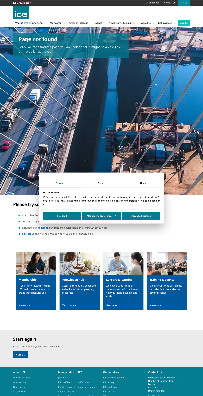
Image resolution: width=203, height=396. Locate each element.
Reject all (62, 215)
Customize (101, 216)
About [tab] (143, 183)
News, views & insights (122, 22)
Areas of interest (78, 22)
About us (146, 22)
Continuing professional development (78, 387)
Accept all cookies (141, 215)
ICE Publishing (110, 387)
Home (19, 354)
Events (98, 22)
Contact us (169, 2)
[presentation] (36, 281)
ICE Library (108, 382)
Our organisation (22, 377)
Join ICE (184, 22)
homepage (44, 227)
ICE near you (153, 2)
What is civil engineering (29, 22)
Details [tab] (101, 183)
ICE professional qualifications (74, 382)
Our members (20, 382)
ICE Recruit (108, 391)
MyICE (184, 2)
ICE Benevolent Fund (114, 377)
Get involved (165, 22)
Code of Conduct (67, 391)
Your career (55, 22)
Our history (19, 387)
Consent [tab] (60, 183)
